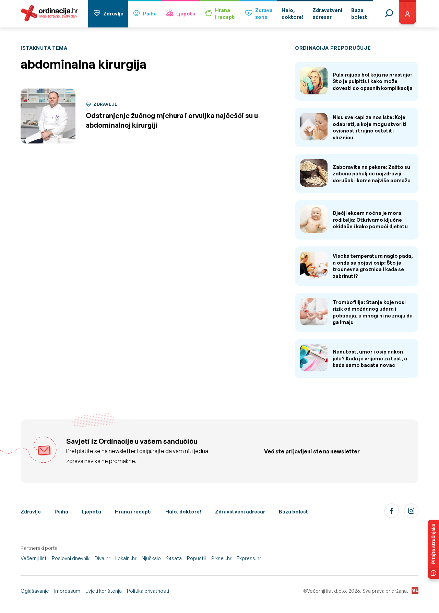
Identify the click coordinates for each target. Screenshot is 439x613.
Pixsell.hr (221, 558)
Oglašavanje (35, 591)
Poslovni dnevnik (71, 558)
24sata (174, 558)
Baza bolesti (294, 511)
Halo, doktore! (183, 511)
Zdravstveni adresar (240, 511)
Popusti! (196, 558)
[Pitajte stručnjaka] (433, 549)
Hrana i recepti (133, 511)
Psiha (150, 13)
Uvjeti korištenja (103, 591)
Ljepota (185, 13)
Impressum (67, 591)
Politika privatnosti (148, 591)
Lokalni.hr (126, 558)
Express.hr (249, 558)
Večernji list (34, 558)
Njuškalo (151, 558)
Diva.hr (102, 558)
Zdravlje (113, 13)
